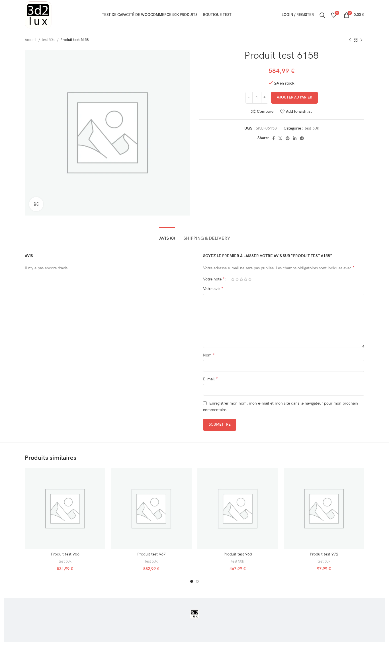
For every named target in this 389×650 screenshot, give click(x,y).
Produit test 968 (238, 554)
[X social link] (280, 138)
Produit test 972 (324, 554)
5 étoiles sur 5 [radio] (250, 279)
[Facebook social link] (274, 138)
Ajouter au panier (294, 97)
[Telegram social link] (302, 138)
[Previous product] (350, 40)
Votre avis (213, 289)
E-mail (210, 379)
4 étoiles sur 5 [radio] (245, 279)
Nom (209, 355)
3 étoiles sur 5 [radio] (241, 279)
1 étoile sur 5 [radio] (233, 279)
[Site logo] (38, 14)
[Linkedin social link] (294, 138)
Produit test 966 (65, 554)
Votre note (214, 279)
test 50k (49, 40)
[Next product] (361, 40)
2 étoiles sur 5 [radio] (237, 279)
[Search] (322, 15)
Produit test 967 (151, 554)
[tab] (167, 235)
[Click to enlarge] (36, 204)
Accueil (31, 40)
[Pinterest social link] (287, 138)
